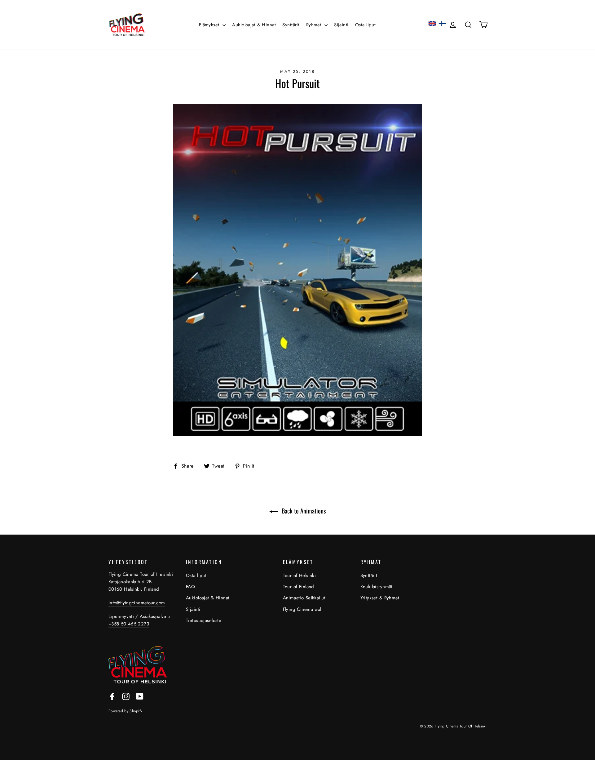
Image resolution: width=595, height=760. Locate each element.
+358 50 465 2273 (128, 623)
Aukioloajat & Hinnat (254, 24)
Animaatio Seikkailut (304, 597)
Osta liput (365, 24)
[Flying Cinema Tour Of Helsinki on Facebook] (112, 695)
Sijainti (341, 24)
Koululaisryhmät (376, 586)
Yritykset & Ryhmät (379, 597)
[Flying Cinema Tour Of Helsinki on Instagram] (126, 695)
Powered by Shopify (125, 710)
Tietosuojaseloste (203, 620)
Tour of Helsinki (299, 575)
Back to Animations (303, 510)
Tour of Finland (298, 586)
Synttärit (290, 24)
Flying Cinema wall (303, 609)
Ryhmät (314, 24)
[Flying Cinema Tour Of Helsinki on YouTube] (139, 695)
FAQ (190, 586)
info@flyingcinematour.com (136, 602)
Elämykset (210, 24)
